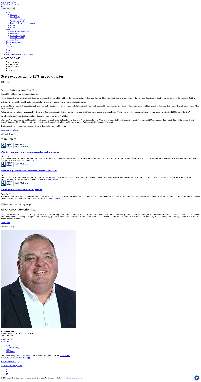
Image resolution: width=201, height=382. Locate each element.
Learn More (5, 223)
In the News (14, 34)
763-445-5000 (65, 356)
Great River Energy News (19, 31)
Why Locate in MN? (17, 21)
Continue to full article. (9, 130)
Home (8, 345)
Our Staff (13, 15)
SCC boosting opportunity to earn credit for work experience (30, 152)
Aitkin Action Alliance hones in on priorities (21, 189)
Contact (13, 25)
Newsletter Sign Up (17, 36)
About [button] (8, 13)
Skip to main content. (9, 2)
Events (8, 44)
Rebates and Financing (14, 42)
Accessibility (10, 352)
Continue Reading (27, 160)
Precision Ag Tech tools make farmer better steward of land (29, 170)
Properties (9, 46)
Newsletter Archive (17, 38)
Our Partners (15, 17)
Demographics (11, 27)
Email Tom (5, 341)
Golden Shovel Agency (72, 378)
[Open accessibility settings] (196, 377)
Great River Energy (13, 348)
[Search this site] (2, 6)
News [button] (8, 29)
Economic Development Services (22, 23)
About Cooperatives (17, 19)
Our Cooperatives (12, 40)
